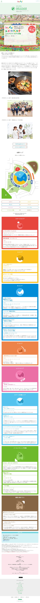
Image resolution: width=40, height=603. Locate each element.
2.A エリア (29, 201)
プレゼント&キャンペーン (20, 583)
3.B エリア (10, 204)
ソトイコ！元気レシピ (20, 590)
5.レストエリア (10, 207)
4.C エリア (29, 204)
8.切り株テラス (29, 210)
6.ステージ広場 (29, 207)
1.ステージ (10, 201)
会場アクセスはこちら (6, 540)
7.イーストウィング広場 (10, 210)
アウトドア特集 (20, 586)
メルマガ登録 (20, 593)
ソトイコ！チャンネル (20, 587)
